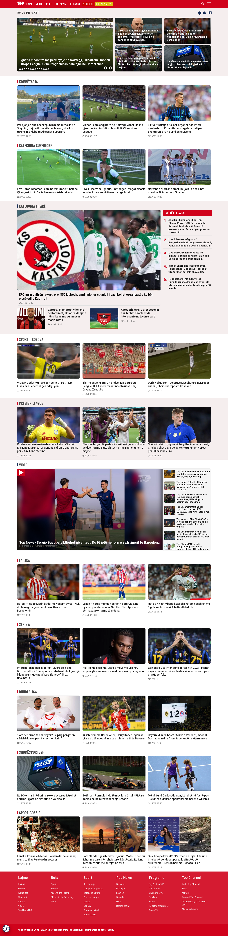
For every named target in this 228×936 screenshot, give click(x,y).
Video (39, 4)
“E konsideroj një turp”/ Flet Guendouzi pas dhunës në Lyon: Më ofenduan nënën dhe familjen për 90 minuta (189, 283)
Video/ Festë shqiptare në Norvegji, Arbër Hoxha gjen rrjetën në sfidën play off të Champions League (113, 130)
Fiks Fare (153, 897)
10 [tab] (39, 69)
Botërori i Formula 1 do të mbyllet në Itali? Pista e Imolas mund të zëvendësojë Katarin (113, 799)
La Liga (24, 560)
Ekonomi (22, 897)
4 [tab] (26, 69)
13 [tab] (46, 69)
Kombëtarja (28, 81)
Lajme (29, 4)
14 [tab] (48, 69)
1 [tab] (20, 69)
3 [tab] (24, 69)
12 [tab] (44, 69)
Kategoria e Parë (32, 206)
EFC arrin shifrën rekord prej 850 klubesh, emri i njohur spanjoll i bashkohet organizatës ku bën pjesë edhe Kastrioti (86, 298)
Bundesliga (28, 691)
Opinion (54, 884)
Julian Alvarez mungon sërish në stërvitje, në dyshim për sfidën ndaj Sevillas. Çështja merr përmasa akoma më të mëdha (110, 609)
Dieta (118, 901)
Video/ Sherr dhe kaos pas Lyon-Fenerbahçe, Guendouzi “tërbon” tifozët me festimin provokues (187, 268)
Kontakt (185, 893)
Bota (54, 878)
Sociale (21, 901)
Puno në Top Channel (192, 897)
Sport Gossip (29, 812)
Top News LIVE (104, 4)
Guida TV (153, 910)
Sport (48, 4)
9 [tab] (37, 69)
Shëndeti (120, 897)
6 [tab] (31, 69)
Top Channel (191, 878)
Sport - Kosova (31, 339)
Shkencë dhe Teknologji (62, 897)
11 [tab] (41, 69)
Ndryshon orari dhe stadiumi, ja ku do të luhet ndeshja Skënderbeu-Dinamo (176, 192)
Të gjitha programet (158, 906)
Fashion (120, 893)
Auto (53, 901)
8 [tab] (35, 69)
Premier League (31, 403)
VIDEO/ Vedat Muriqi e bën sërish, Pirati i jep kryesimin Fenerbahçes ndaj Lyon (44, 386)
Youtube (88, 4)
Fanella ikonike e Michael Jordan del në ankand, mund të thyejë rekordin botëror (46, 859)
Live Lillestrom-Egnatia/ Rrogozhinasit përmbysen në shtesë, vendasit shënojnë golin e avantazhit (190, 242)
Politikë (21, 884)
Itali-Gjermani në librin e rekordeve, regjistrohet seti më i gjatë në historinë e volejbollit (46, 799)
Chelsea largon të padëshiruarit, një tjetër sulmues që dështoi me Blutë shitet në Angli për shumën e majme (114, 450)
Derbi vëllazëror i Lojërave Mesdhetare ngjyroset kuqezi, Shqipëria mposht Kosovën (178, 386)
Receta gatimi (123, 906)
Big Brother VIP (156, 884)
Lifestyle (120, 888)
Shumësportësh (31, 752)
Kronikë (21, 888)
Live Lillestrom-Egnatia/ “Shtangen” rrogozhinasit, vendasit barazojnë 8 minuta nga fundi (114, 192)
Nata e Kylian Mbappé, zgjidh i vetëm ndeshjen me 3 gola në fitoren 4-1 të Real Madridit (179, 607)
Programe (74, 4)
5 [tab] (28, 69)
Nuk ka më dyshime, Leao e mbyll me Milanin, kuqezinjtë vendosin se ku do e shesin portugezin (113, 671)
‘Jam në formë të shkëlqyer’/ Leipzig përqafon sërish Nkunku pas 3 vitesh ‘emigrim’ (46, 738)
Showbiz (120, 884)
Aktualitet (23, 893)
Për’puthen (154, 888)
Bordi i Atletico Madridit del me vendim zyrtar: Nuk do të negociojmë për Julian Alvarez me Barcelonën (48, 609)
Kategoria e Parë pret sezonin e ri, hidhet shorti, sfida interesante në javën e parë (140, 315)
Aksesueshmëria (190, 909)
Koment (55, 888)
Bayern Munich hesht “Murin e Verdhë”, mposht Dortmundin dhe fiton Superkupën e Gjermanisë (177, 738)
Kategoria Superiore (35, 145)
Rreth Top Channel (191, 884)
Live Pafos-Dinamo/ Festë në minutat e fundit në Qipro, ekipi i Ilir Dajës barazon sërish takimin (47, 192)
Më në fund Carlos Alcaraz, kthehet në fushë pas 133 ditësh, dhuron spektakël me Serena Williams (178, 799)
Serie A (24, 624)
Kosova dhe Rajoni (60, 893)
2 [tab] (22, 69)
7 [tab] (33, 69)
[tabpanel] (65, 44)
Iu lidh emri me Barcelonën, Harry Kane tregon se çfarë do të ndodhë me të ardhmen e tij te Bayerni (114, 738)
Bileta (184, 888)
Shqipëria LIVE (156, 893)
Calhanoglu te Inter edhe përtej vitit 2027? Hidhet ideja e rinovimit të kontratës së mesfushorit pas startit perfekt (178, 673)
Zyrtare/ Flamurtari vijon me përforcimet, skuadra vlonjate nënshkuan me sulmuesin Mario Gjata (67, 317)
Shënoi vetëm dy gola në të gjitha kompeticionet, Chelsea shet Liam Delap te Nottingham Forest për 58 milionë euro (178, 450)
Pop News (60, 4)
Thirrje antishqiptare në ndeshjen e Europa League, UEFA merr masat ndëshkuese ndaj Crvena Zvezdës (109, 388)
